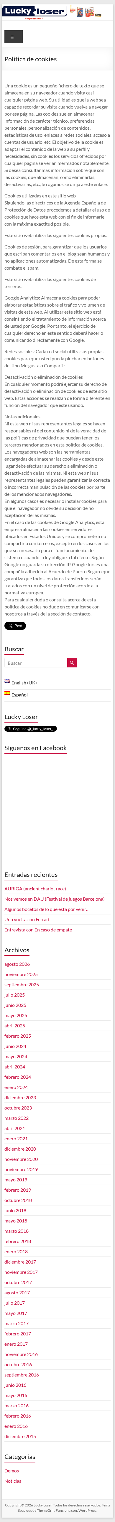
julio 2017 (14, 1302)
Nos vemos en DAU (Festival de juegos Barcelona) (54, 899)
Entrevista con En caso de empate (38, 929)
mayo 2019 (15, 1179)
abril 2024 (14, 1066)
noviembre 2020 (21, 1159)
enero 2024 (16, 1087)
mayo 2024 (15, 1056)
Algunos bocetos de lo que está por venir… (47, 909)
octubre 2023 (18, 1107)
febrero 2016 (17, 1415)
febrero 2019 (17, 1190)
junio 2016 (15, 1385)
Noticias (12, 1481)
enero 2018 (16, 1251)
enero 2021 (16, 1138)
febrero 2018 (17, 1241)
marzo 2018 (16, 1231)
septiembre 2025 (21, 984)
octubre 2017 (18, 1282)
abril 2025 (14, 1025)
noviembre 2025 (21, 974)
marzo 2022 (16, 1118)
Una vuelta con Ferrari (26, 919)
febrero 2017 (17, 1333)
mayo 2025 (15, 1015)
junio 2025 (15, 1005)
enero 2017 (16, 1344)
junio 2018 (15, 1210)
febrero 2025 (17, 1036)
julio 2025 (14, 994)
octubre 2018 (18, 1200)
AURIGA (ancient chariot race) (35, 888)
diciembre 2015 (20, 1436)
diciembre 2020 (20, 1148)
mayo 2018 (15, 1220)
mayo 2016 (15, 1395)
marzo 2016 (16, 1405)
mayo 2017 (15, 1313)
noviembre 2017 (21, 1272)
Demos (11, 1470)
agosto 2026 (17, 964)
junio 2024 (15, 1046)
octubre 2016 (18, 1364)
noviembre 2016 (21, 1354)
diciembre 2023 (20, 1097)
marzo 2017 (16, 1323)
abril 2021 (14, 1128)
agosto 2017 (17, 1292)
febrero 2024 (17, 1077)
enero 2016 (16, 1426)
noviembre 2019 (21, 1169)
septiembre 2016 (21, 1374)
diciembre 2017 (20, 1261)
